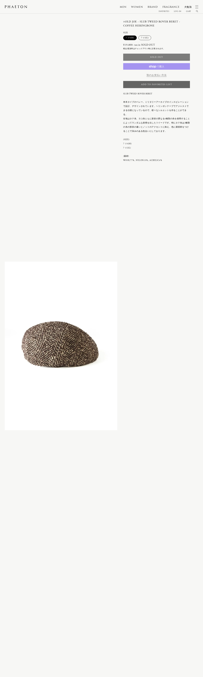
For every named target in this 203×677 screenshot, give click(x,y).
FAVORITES (164, 11)
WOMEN (137, 7)
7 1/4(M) (131, 38)
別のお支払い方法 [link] (156, 75)
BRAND (153, 7)
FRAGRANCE (170, 7)
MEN (123, 7)
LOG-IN (177, 11)
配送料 (130, 49)
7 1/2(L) (146, 38)
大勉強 (188, 7)
